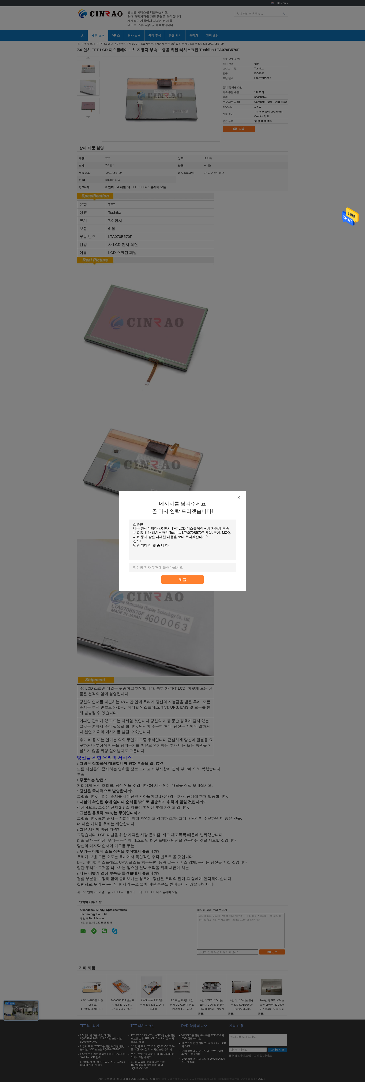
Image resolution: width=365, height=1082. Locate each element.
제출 (182, 579)
